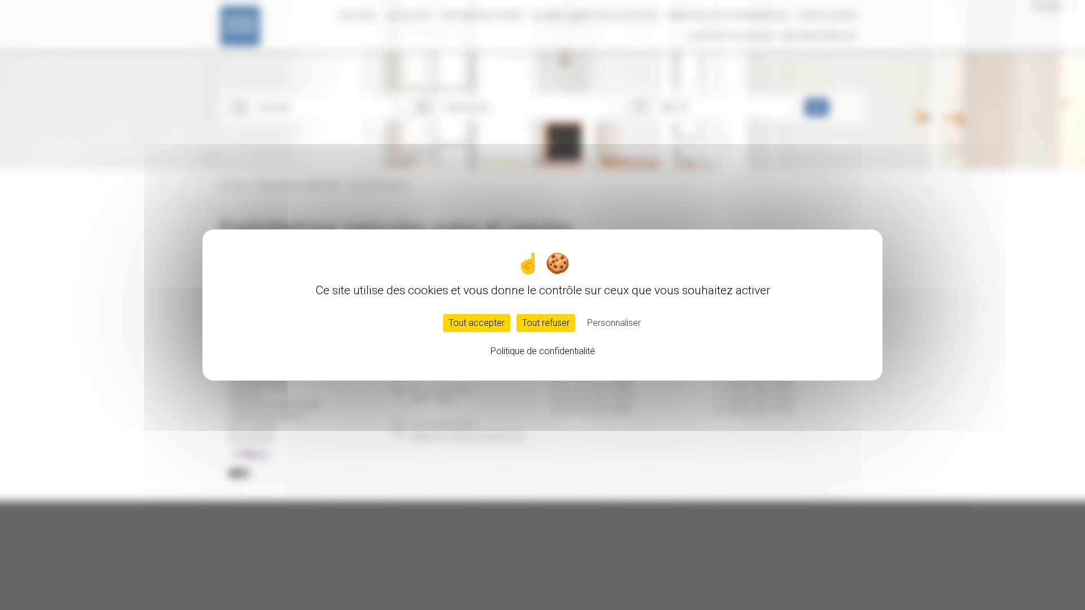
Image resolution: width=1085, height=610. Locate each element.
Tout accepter (477, 322)
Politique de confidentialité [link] (543, 351)
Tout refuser (546, 322)
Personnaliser (614, 322)
